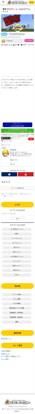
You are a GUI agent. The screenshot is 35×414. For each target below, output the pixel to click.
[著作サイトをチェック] (11, 164)
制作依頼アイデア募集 (16, 308)
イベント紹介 (16, 294)
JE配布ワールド (18, 229)
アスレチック (6, 138)
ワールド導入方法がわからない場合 (17, 129)
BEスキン (17, 270)
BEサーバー (17, 265)
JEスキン (17, 247)
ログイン (31, 2)
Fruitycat (13, 149)
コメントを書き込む (17, 188)
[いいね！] (29, 40)
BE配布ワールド (18, 256)
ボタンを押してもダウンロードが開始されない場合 (17, 132)
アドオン (18, 261)
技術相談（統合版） (17, 317)
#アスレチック (5, 37)
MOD (16, 234)
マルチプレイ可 (7, 140)
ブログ (17, 275)
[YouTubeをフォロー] (14, 164)
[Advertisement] (17, 61)
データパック (16, 243)
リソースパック (17, 238)
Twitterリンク (5, 354)
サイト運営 (17, 299)
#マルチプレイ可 (15, 37)
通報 (31, 139)
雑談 (16, 322)
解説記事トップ (6, 338)
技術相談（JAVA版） (17, 312)
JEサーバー (17, 252)
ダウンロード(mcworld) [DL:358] (17, 125)
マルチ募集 (17, 303)
